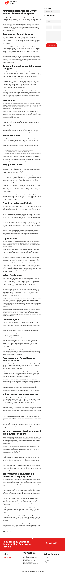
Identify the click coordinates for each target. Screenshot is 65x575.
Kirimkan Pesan (51, 45)
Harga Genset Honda (9, 557)
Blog (10, 531)
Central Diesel (12, 3)
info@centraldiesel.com (32, 563)
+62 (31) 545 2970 (31, 560)
